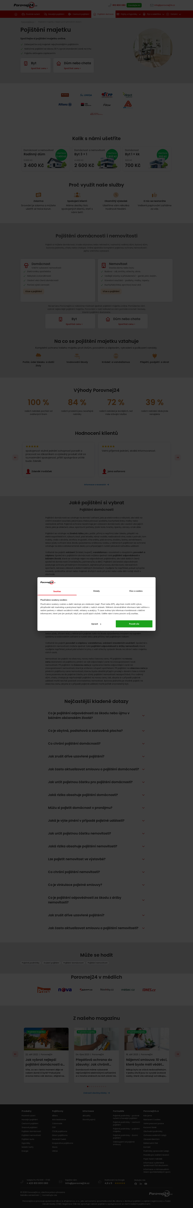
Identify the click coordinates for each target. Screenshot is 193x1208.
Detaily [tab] (96, 591)
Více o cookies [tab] (136, 591)
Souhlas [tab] (57, 591)
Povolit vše (134, 624)
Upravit (94, 624)
